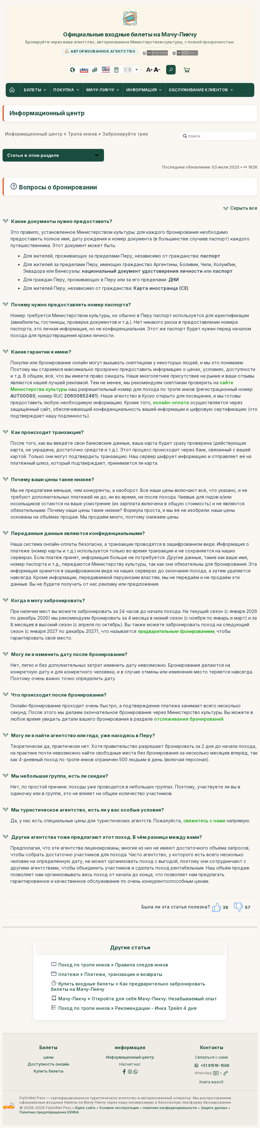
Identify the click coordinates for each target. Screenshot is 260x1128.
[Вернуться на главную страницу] (13, 90)
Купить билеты (48, 1071)
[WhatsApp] (136, 1071)
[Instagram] (130, 1071)
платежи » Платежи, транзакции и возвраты (110, 974)
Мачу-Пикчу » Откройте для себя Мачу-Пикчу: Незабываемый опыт (137, 998)
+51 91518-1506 (215, 1065)
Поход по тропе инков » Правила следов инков (113, 964)
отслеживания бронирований (189, 719)
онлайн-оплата (171, 402)
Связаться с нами (211, 1057)
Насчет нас (129, 1064)
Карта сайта (85, 1108)
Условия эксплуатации (119, 1108)
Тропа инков (82, 134)
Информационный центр (33, 134)
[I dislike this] (238, 907)
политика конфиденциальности (170, 1108)
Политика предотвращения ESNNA (49, 1112)
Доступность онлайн (48, 1064)
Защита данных (214, 1108)
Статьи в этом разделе (33, 155)
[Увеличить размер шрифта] (149, 69)
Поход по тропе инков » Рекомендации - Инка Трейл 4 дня (127, 1008)
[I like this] (216, 907)
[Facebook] (124, 1071)
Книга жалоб (211, 1082)
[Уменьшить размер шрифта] (157, 69)
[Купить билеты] (187, 69)
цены (48, 1057)
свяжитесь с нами (204, 820)
